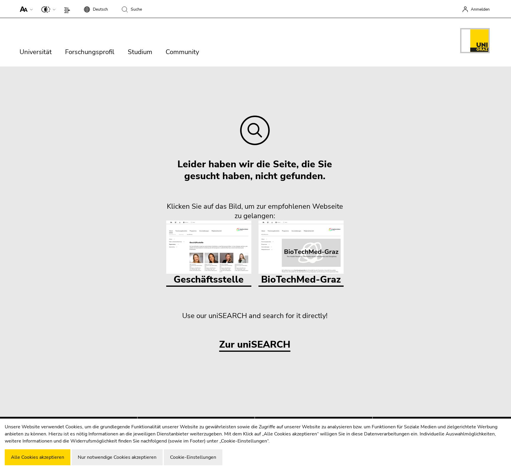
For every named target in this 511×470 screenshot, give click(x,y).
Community (182, 52)
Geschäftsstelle (209, 279)
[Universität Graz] (475, 41)
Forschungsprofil (89, 52)
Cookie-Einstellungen (193, 457)
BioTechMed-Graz (301, 279)
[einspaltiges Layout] (68, 9)
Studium (140, 52)
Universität (36, 52)
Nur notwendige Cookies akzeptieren (117, 457)
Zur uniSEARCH (254, 345)
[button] (25, 9)
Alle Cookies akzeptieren (37, 457)
